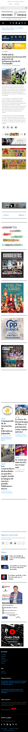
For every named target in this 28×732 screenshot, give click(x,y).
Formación (3, 661)
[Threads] (19, 543)
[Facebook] (3, 543)
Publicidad (16, 4)
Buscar (26, 8)
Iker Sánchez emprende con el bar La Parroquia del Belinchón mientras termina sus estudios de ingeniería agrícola (14, 682)
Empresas (3, 656)
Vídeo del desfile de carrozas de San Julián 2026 (17, 557)
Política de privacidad (8, 730)
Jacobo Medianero (19, 471)
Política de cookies (13, 728)
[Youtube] (15, 543)
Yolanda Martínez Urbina (21, 436)
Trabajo (3, 658)
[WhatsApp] (23, 543)
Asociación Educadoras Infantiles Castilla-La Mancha (6, 439)
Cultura (3, 663)
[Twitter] (7, 543)
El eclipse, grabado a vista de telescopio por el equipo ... (17, 577)
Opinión (11, 4)
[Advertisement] (14, 185)
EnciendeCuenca (16, 65)
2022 (7, 27)
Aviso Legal (4, 728)
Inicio (3, 27)
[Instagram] (11, 543)
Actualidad (20, 27)
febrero (12, 27)
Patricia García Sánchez (6, 492)
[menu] (3, 23)
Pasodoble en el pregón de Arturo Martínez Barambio (18, 567)
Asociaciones (4, 659)
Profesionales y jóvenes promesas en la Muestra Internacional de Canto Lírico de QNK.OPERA (12, 691)
